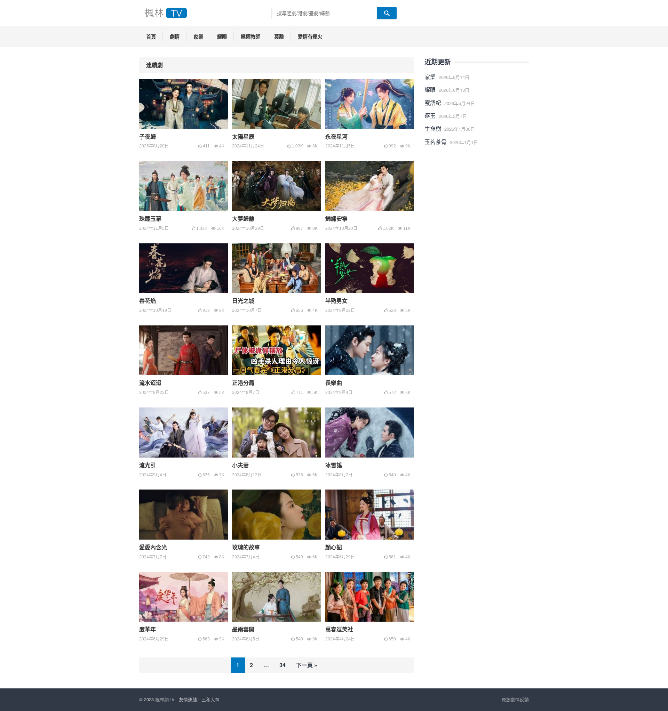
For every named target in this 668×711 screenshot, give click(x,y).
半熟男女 (336, 301)
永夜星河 (336, 136)
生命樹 (432, 128)
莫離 (279, 36)
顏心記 (333, 547)
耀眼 (222, 36)
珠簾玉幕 (150, 219)
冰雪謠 (333, 465)
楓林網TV (165, 699)
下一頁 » (306, 665)
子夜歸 (147, 136)
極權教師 (250, 36)
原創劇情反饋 (515, 699)
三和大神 (210, 699)
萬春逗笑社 (339, 629)
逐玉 (430, 116)
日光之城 (243, 301)
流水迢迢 (150, 383)
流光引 (147, 465)
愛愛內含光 (153, 547)
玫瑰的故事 (246, 547)
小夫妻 (240, 465)
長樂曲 (333, 383)
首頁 (151, 36)
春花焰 (147, 301)
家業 (198, 36)
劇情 (175, 36)
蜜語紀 (432, 103)
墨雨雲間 (243, 629)
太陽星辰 (243, 136)
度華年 (147, 629)
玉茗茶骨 (435, 142)
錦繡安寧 (336, 219)
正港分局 (243, 383)
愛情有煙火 (310, 36)
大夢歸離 (243, 219)
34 (282, 665)
